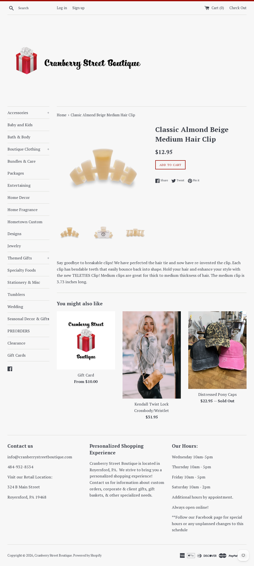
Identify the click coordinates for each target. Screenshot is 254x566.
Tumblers (16, 294)
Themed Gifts (28, 258)
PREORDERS (18, 331)
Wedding (15, 306)
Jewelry (14, 246)
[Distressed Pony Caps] (217, 350)
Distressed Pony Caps (217, 394)
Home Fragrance (22, 209)
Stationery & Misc (23, 282)
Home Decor (18, 197)
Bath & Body (18, 137)
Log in (62, 7)
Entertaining (19, 185)
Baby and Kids (19, 124)
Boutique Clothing (28, 149)
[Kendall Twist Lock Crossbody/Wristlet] (152, 355)
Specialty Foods (21, 270)
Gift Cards (16, 355)
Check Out (238, 7)
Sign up (78, 7)
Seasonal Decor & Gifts (28, 318)
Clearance (16, 343)
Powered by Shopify (87, 555)
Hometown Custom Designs (24, 227)
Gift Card (86, 375)
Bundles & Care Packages (21, 167)
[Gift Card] (86, 340)
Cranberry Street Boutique (53, 555)
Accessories (28, 112)
